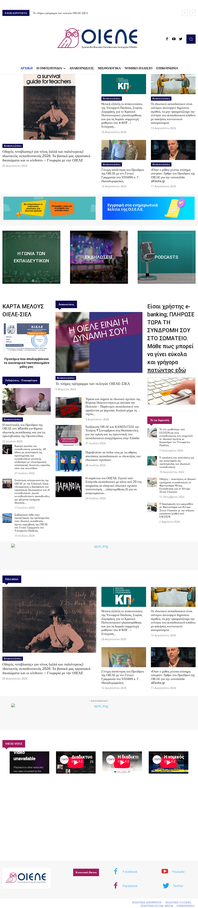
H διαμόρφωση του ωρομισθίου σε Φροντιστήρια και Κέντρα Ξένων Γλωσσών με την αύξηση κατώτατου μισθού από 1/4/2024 (176, 510)
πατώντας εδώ (166, 370)
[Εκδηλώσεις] (99, 257)
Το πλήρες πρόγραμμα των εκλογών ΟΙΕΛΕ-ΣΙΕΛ (60, 13)
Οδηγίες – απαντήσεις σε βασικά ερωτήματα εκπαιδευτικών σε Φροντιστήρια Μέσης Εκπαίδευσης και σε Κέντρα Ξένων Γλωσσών (177, 485)
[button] (191, 39)
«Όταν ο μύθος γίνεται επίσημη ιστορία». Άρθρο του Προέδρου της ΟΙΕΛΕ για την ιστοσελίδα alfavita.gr (173, 175)
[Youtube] (173, 39)
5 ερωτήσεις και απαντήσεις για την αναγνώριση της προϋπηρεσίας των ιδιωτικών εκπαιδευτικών (176, 462)
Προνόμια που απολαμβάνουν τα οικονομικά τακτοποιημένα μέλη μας (26, 362)
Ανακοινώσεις (12, 145)
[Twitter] (180, 39)
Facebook (130, 871)
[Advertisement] (99, 819)
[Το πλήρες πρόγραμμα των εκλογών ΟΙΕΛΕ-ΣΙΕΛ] (99, 342)
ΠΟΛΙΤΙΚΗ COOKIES (178, 902)
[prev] (185, 13)
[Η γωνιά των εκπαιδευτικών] (31, 257)
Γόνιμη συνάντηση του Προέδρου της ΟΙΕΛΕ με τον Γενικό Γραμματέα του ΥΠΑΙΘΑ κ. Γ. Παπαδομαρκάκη (122, 175)
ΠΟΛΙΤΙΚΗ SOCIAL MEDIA (157, 906)
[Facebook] (167, 39)
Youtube (178, 871)
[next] (193, 13)
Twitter (178, 886)
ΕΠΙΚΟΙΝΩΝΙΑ (186, 906)
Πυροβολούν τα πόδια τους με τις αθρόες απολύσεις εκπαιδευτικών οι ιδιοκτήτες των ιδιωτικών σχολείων (113, 456)
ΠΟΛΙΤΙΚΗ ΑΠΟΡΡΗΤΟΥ (147, 902)
